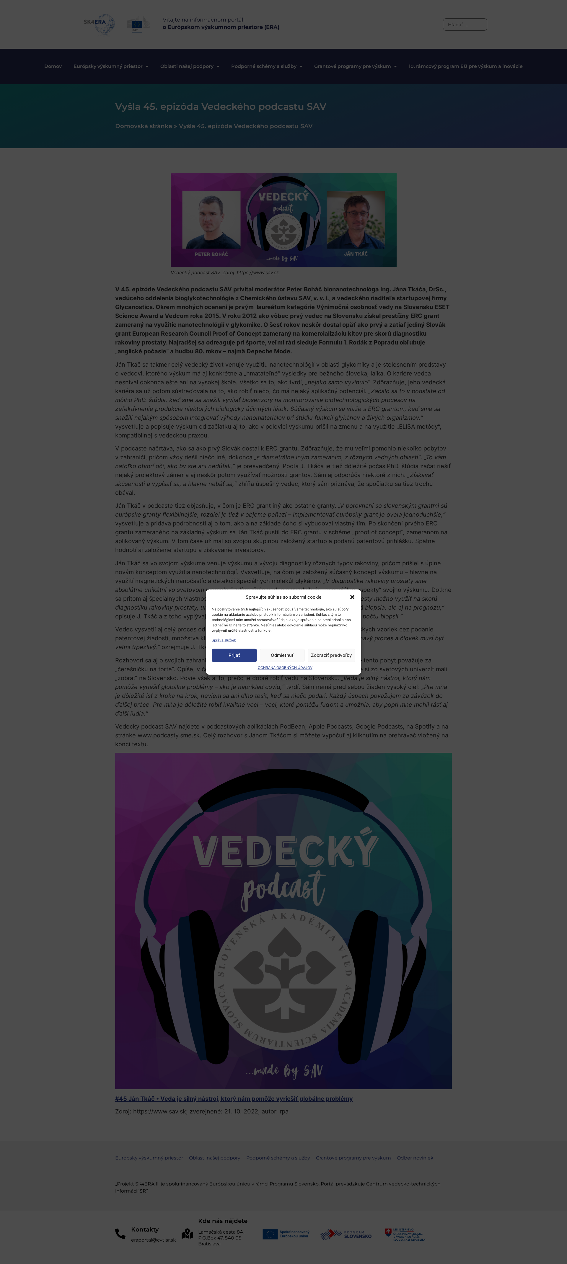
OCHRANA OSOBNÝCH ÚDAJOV (285, 667)
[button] (352, 597)
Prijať (234, 655)
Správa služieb (224, 640)
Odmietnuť (282, 655)
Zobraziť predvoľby (331, 655)
